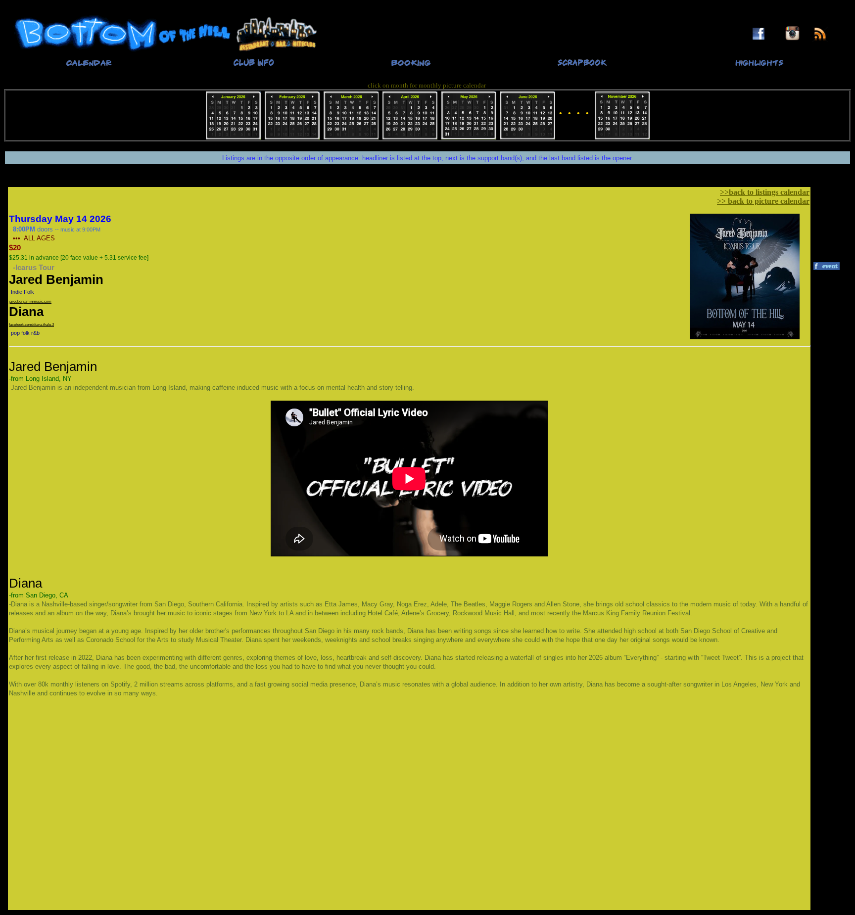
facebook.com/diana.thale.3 (31, 324)
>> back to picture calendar (763, 201)
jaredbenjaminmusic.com (30, 301)
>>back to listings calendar (764, 192)
